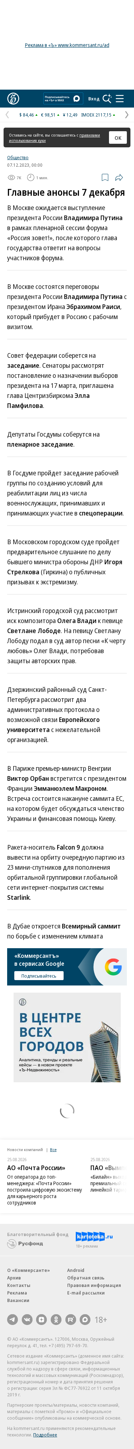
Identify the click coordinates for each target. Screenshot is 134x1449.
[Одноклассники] (56, 1319)
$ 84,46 (26, 114)
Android (75, 1270)
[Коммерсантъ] (13, 98)
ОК (118, 137)
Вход (94, 98)
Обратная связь (85, 1277)
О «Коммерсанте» (28, 1270)
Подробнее (45, 1434)
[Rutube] (70, 1319)
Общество (18, 157)
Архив (14, 1277)
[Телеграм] (12, 1319)
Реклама (17, 1292)
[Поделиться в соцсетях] (119, 177)
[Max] (85, 1319)
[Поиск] (107, 98)
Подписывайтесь (38, 976)
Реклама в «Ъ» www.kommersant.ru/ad (67, 45)
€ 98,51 (48, 114)
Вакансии (18, 1300)
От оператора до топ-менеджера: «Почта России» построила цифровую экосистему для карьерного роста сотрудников (44, 1189)
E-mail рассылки (86, 1292)
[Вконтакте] (27, 1319)
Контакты (18, 1285)
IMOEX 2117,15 (96, 114)
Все (53, 1149)
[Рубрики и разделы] (119, 98)
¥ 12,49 (70, 114)
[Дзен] (41, 1319)
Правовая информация (94, 1285)
